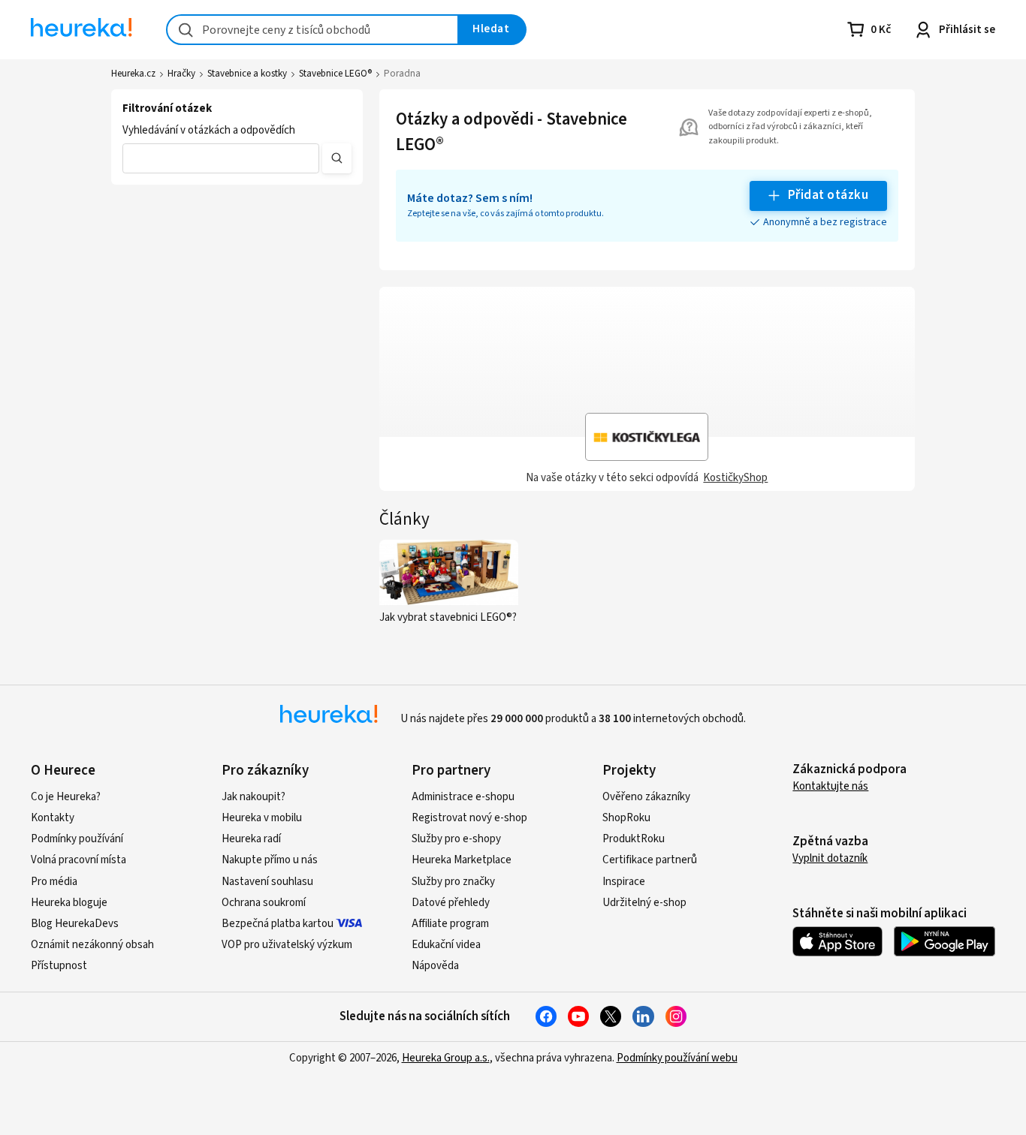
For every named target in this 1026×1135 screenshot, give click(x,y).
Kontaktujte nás (830, 786)
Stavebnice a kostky (247, 73)
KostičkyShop (735, 478)
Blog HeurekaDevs (75, 924)
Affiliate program (450, 924)
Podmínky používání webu (677, 1058)
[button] (220, 158)
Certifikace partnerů (649, 860)
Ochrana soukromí (264, 903)
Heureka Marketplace (461, 860)
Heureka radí (251, 839)
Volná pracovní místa (78, 860)
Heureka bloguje (69, 903)
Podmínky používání (77, 839)
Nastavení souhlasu (267, 882)
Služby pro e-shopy (456, 839)
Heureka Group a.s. (446, 1058)
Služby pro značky (453, 882)
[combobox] (312, 29)
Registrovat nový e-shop (469, 818)
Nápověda (435, 966)
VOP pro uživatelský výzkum (287, 945)
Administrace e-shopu (463, 797)
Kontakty (52, 818)
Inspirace (623, 882)
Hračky (181, 73)
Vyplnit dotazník (830, 858)
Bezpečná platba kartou (277, 924)
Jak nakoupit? (253, 797)
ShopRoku (626, 818)
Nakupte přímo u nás (270, 860)
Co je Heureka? (66, 797)
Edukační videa (446, 945)
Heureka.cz (133, 73)
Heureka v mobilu (262, 818)
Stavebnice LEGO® (335, 73)
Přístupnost (59, 966)
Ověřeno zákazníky (646, 797)
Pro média (54, 882)
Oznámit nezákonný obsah (92, 945)
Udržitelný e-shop (644, 903)
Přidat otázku (828, 195)
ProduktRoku (633, 839)
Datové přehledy (451, 903)
